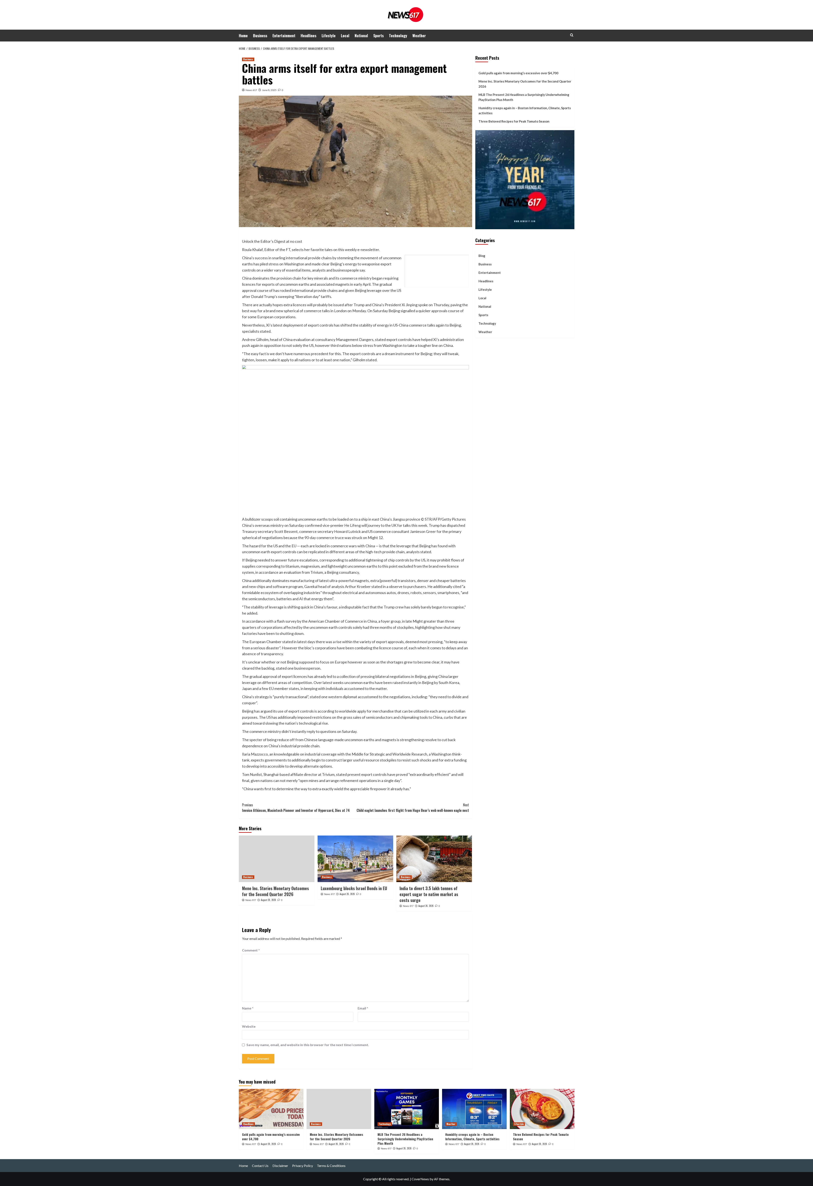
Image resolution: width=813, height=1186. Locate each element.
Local (345, 35)
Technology (398, 35)
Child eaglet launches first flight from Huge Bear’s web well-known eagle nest (413, 807)
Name (247, 1008)
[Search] (571, 35)
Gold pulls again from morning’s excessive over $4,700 (518, 73)
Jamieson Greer (423, 531)
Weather (419, 35)
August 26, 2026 (268, 900)
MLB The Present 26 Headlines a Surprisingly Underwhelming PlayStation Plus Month (523, 97)
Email (363, 1008)
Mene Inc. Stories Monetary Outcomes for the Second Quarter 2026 (275, 891)
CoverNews (420, 1179)
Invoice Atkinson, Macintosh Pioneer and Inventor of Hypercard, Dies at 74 (296, 807)
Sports (378, 35)
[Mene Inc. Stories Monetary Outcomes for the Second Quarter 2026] (276, 859)
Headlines (308, 35)
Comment (251, 950)
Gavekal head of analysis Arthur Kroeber (337, 586)
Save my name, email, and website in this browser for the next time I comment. (307, 1045)
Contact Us (260, 1166)
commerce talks (317, 310)
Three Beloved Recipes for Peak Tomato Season (513, 121)
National (361, 35)
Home (243, 35)
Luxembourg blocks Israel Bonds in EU (354, 888)
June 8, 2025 (269, 90)
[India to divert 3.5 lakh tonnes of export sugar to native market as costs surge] (434, 859)
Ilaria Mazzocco (255, 754)
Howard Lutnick (347, 531)
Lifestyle (329, 35)
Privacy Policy (302, 1166)
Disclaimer (280, 1166)
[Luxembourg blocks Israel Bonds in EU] (355, 859)
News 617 (251, 90)
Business (260, 35)
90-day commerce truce (324, 537)
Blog (481, 256)
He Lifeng (352, 525)
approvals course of (447, 310)
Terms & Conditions (331, 1166)
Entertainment (283, 35)
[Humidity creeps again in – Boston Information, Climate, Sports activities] (474, 1109)
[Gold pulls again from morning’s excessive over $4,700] (271, 1109)
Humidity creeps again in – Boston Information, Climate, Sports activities (524, 110)
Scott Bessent (286, 531)
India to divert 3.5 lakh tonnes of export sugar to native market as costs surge (429, 894)
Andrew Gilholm (255, 339)
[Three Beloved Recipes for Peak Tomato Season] (542, 1109)
